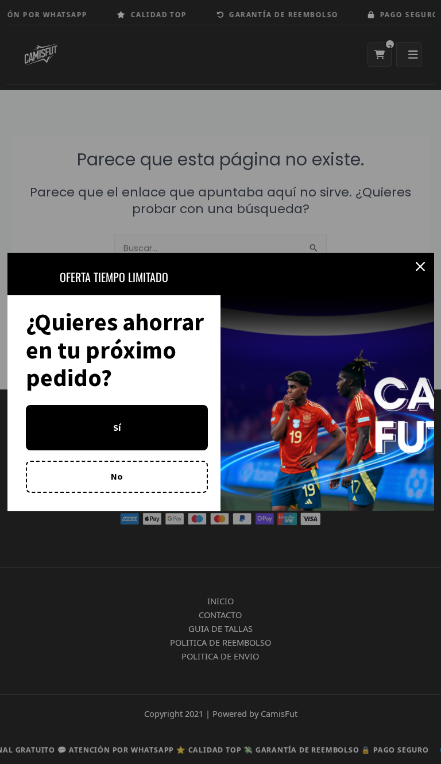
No (117, 476)
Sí (117, 427)
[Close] (420, 266)
